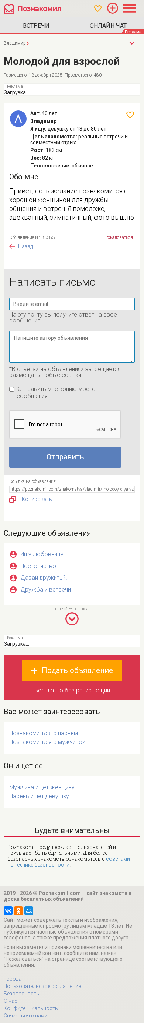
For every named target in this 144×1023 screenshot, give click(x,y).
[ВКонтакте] (8, 910)
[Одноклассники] (18, 910)
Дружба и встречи (45, 589)
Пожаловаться (118, 237)
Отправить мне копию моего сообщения (56, 392)
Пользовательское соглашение (42, 986)
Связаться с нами (26, 1016)
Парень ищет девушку (39, 796)
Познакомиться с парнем (43, 733)
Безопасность (21, 993)
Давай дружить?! (43, 577)
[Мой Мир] (28, 910)
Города (12, 979)
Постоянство (38, 565)
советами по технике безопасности (68, 862)
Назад (25, 246)
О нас (10, 1001)
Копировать (37, 499)
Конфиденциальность (31, 1008)
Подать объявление (77, 670)
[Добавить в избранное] (130, 114)
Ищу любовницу (42, 554)
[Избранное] (97, 8)
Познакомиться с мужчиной (47, 741)
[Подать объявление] (112, 8)
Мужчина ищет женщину (42, 787)
